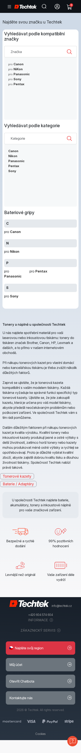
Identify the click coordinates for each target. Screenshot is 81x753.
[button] (40, 648)
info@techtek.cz (62, 606)
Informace (38, 620)
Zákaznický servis (38, 630)
